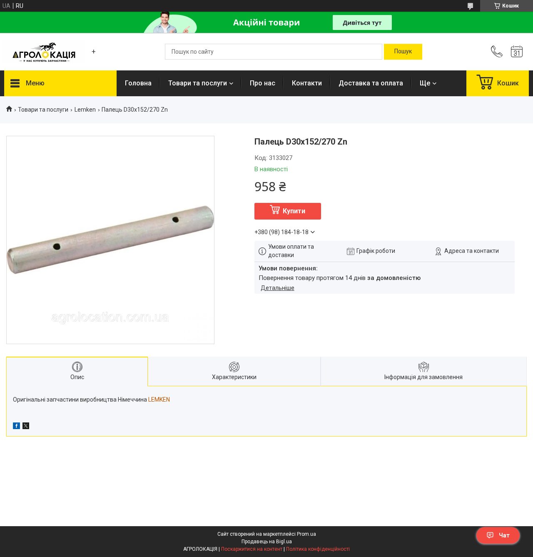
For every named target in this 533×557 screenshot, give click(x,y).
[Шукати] (403, 52)
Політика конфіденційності (318, 549)
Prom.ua (306, 534)
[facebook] (16, 427)
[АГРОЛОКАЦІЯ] (43, 51)
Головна (138, 83)
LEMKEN (159, 399)
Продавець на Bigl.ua (267, 542)
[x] (25, 427)
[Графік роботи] (517, 51)
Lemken (85, 109)
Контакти (307, 83)
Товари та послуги (197, 83)
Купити (294, 211)
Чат (504, 535)
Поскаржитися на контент (251, 549)
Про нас (262, 83)
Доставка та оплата (371, 83)
